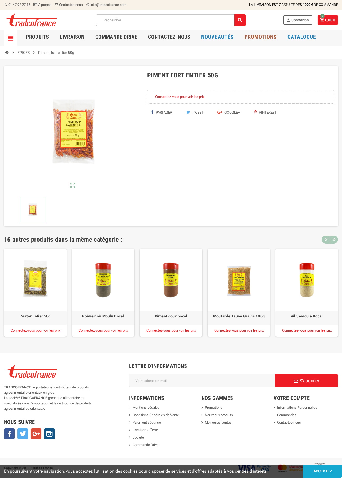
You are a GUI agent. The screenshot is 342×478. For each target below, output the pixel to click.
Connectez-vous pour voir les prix (179, 97)
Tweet (197, 112)
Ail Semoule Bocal (307, 316)
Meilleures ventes (218, 422)
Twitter (22, 433)
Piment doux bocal (171, 316)
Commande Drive (145, 445)
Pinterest (267, 112)
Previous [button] (326, 240)
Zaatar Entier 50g (35, 316)
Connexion (297, 20)
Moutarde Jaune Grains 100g (239, 316)
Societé (138, 437)
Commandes (286, 415)
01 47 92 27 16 (18, 5)
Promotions (213, 407)
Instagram (49, 433)
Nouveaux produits (219, 415)
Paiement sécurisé (147, 422)
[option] (35, 293)
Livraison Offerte (145, 430)
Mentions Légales (146, 407)
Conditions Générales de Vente (156, 415)
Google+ (232, 112)
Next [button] (334, 240)
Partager (163, 112)
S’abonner (309, 380)
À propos (44, 5)
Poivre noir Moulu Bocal (103, 316)
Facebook (9, 433)
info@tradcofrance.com (106, 5)
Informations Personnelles (297, 407)
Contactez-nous (70, 5)
